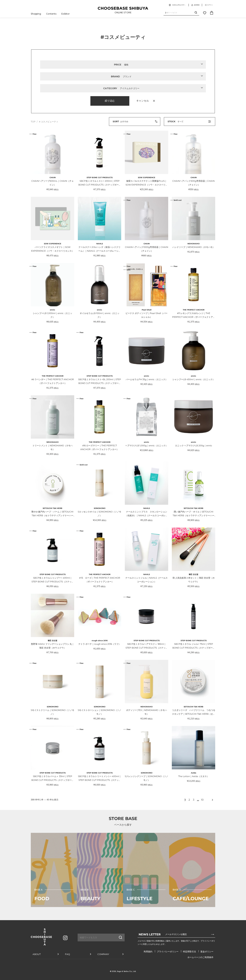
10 (202, 799)
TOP (33, 121)
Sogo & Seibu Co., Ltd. (126, 971)
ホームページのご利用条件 (200, 957)
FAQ (67, 954)
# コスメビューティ (48, 121)
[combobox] (179, 13)
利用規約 (148, 951)
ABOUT (37, 954)
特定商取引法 (189, 951)
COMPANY (103, 954)
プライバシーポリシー (167, 951)
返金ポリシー (206, 951)
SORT (116, 121)
